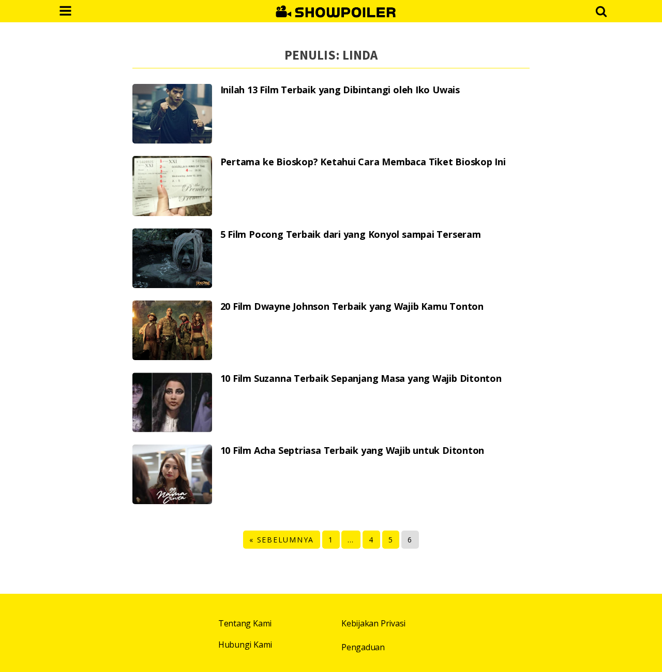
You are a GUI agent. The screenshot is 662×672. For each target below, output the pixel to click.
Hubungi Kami (245, 644)
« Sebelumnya (281, 540)
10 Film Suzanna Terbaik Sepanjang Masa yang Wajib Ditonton (361, 378)
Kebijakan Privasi (373, 623)
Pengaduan (363, 647)
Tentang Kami (245, 623)
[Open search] (601, 11)
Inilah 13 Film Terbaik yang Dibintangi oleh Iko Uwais (340, 90)
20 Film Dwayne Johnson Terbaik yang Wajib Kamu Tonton (352, 306)
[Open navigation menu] (65, 12)
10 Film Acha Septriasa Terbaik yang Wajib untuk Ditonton (352, 450)
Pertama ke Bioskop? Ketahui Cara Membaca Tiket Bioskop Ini (363, 162)
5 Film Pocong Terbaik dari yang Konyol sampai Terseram (350, 234)
